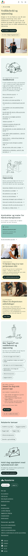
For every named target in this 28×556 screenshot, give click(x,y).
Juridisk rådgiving (5, 510)
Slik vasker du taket (8, 97)
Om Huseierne (4, 493)
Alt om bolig (6, 6)
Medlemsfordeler (5, 501)
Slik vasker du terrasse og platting (11, 100)
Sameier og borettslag (8, 439)
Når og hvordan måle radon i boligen (12, 147)
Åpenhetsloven (4, 535)
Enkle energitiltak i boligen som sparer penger (13, 361)
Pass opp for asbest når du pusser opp (12, 202)
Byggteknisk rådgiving (6, 513)
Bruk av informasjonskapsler (8, 525)
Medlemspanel (4, 518)
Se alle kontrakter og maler (8, 239)
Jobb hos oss (4, 496)
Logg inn (14, 485)
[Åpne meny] (25, 2)
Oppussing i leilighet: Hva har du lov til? (13, 187)
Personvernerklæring (6, 527)
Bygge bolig (15, 431)
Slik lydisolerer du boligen (9, 190)
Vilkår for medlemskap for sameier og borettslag (13, 532)
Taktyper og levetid (7, 121)
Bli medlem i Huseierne (9, 30)
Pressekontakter (5, 515)
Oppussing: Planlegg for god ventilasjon (13, 199)
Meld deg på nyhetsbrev (9, 473)
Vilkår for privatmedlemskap (8, 530)
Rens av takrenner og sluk (9, 94)
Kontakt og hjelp (5, 508)
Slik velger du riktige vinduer (10, 207)
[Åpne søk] (22, 2)
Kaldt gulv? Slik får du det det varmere (13, 205)
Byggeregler (5, 431)
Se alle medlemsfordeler (11, 414)
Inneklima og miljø (7, 426)
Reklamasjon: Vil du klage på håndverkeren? (11, 369)
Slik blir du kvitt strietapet (9, 196)
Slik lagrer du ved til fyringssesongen (13, 365)
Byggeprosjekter (8, 377)
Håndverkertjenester (9, 373)
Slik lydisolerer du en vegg (9, 193)
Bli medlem (7, 409)
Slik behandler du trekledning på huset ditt (14, 103)
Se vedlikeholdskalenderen (11, 277)
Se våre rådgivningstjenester (10, 34)
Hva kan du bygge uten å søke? (11, 356)
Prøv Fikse (7, 316)
